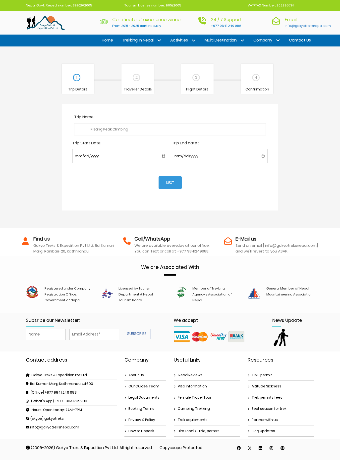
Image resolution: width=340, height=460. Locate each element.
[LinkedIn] (260, 448)
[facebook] (239, 448)
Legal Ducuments (144, 397)
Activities (179, 40)
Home (107, 40)
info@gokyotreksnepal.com (308, 25)
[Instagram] (271, 448)
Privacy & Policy (141, 419)
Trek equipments (193, 419)
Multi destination (221, 40)
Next (170, 182)
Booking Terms (141, 408)
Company (262, 40)
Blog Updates (263, 430)
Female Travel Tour (194, 397)
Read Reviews (190, 375)
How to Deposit (141, 430)
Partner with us (265, 419)
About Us (136, 375)
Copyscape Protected (181, 448)
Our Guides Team (143, 386)
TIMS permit (262, 375)
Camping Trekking (194, 408)
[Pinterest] (282, 448)
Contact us (300, 40)
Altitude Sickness (266, 386)
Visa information (192, 386)
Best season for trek (269, 408)
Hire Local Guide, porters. (199, 430)
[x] (249, 448)
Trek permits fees (267, 397)
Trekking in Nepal (138, 40)
